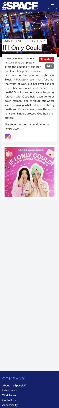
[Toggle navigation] (52, 6)
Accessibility (10, 405)
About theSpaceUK (14, 385)
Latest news (9, 390)
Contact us (9, 400)
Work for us (9, 395)
